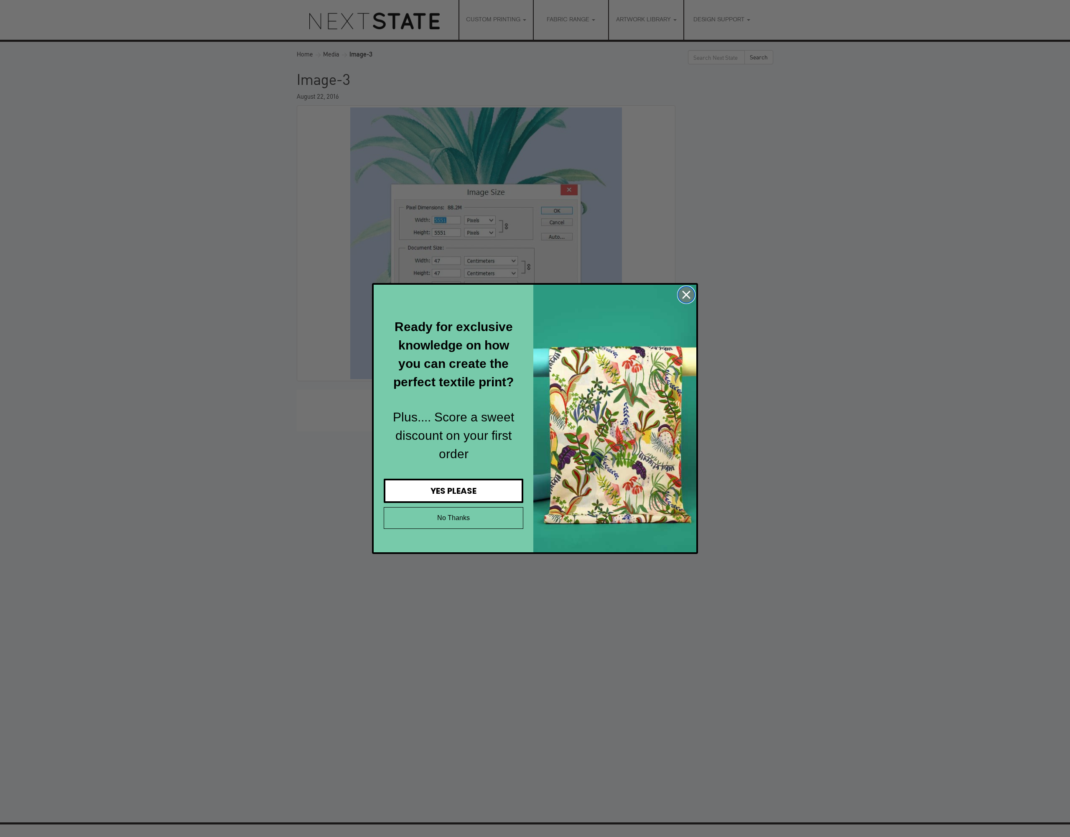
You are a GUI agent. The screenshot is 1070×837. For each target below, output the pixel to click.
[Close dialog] (686, 294)
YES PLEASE (453, 491)
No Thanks (453, 517)
